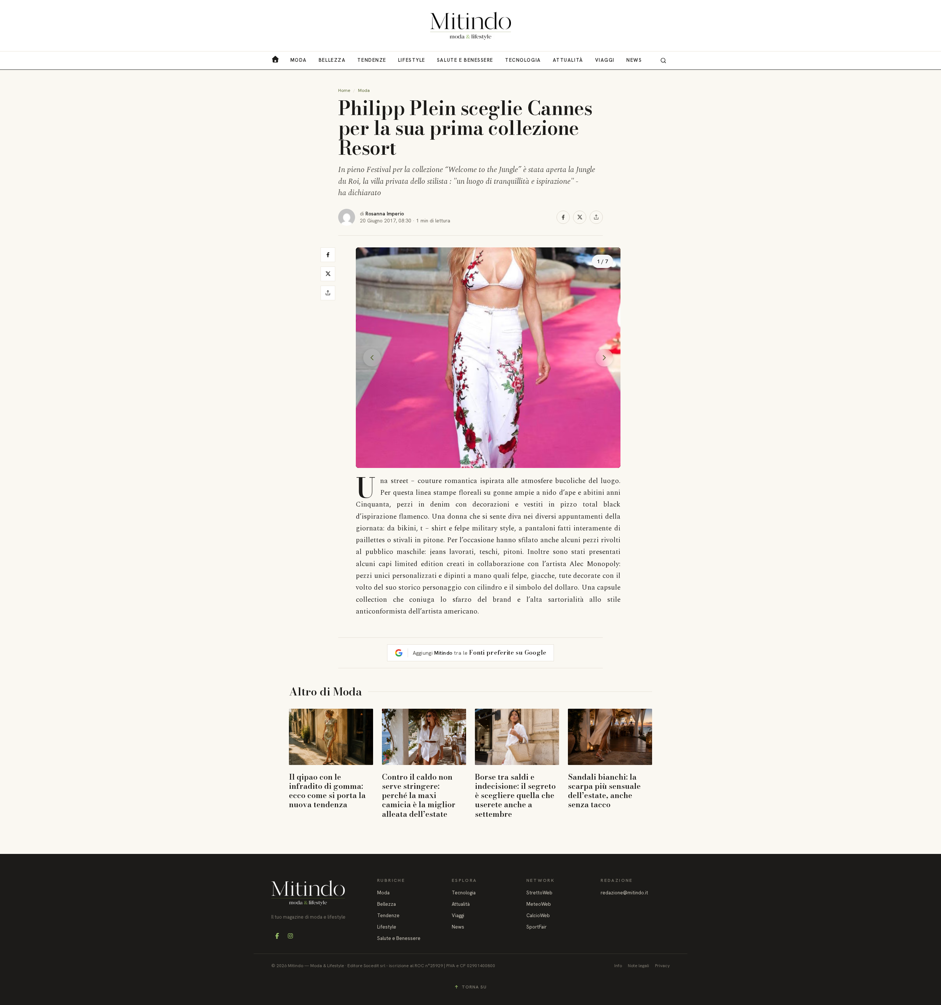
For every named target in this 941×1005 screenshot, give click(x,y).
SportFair (536, 927)
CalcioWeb (538, 915)
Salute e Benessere (465, 60)
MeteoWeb (538, 904)
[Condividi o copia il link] (596, 217)
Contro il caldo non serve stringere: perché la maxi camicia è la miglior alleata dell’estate (418, 795)
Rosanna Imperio (384, 213)
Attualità (568, 60)
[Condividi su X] (579, 217)
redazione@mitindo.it (624, 893)
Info (618, 966)
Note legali (638, 966)
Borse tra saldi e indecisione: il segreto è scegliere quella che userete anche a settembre (515, 795)
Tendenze (371, 60)
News (634, 60)
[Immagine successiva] (604, 357)
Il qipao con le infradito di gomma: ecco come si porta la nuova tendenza (327, 791)
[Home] (470, 26)
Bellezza (332, 60)
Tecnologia (523, 60)
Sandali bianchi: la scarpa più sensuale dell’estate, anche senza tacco (604, 791)
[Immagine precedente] (372, 357)
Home (344, 90)
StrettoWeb (539, 893)
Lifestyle (411, 60)
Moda (298, 60)
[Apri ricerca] (663, 60)
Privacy (662, 966)
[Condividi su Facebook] (563, 217)
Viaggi (605, 60)
